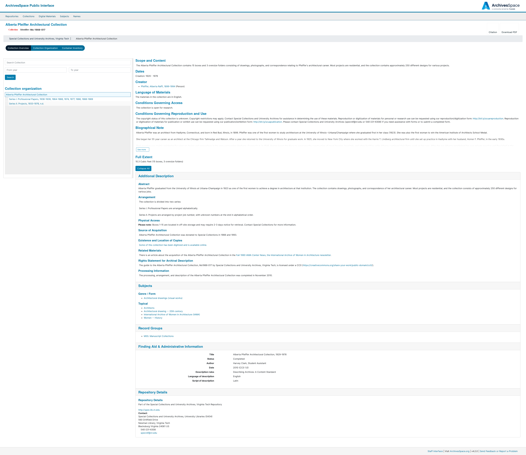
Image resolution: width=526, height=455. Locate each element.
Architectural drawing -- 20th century (163, 311)
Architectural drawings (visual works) (163, 298)
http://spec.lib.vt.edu (149, 409)
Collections (28, 16)
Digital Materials (47, 16)
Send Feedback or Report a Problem (499, 451)
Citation (493, 32)
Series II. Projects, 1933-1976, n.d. (26, 103)
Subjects (64, 16)
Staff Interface (435, 451)
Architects (149, 308)
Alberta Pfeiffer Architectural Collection (26, 94)
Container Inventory (72, 48)
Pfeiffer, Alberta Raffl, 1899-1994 (158, 86)
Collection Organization (45, 48)
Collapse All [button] (143, 168)
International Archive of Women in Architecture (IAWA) (172, 314)
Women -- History (153, 317)
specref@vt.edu (149, 432)
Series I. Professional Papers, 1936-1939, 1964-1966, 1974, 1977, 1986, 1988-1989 (51, 99)
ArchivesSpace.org (459, 451)
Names (76, 16)
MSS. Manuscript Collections (159, 336)
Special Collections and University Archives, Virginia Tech (39, 38)
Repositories (11, 16)
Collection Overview (18, 48)
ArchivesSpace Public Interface (29, 5)
